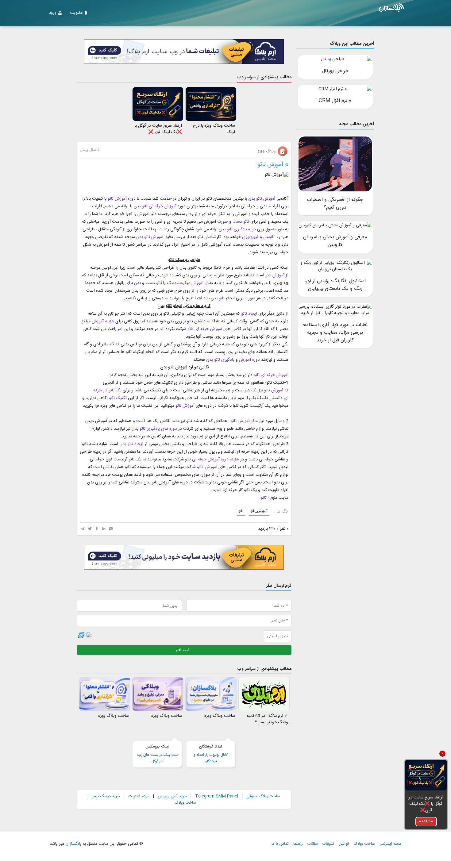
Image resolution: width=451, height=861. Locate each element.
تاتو (264, 498)
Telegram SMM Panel (216, 796)
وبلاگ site (267, 151)
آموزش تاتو (270, 165)
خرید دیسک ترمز (105, 796)
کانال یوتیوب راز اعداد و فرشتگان (211, 754)
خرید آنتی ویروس (172, 796)
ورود (52, 13)
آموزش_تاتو (259, 511)
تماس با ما (280, 844)
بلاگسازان (72, 844)
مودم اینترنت (138, 796)
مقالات (312, 844)
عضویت (76, 13)
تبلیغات (328, 844)
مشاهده (426, 821)
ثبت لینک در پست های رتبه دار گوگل (157, 754)
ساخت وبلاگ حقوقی (263, 796)
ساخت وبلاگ (185, 802)
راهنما (298, 844)
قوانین (344, 844)
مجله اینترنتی (390, 844)
